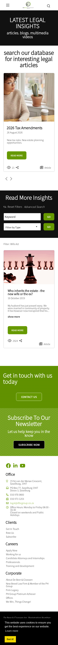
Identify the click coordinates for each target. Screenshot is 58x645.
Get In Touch (12, 529)
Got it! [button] (10, 639)
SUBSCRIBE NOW (29, 445)
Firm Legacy (12, 590)
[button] (10, 179)
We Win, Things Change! (18, 601)
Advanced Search (34, 207)
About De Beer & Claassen (19, 579)
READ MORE (17, 155)
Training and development (20, 566)
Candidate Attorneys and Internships (25, 558)
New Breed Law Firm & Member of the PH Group (27, 585)
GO (49, 216)
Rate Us (10, 532)
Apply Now (11, 550)
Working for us (13, 554)
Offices (9, 597)
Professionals (13, 562)
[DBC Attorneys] (28, 5)
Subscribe (11, 536)
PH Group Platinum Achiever (21, 594)
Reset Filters (15, 207)
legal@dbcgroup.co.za (22, 503)
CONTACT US (29, 397)
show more (14, 316)
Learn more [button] (11, 630)
